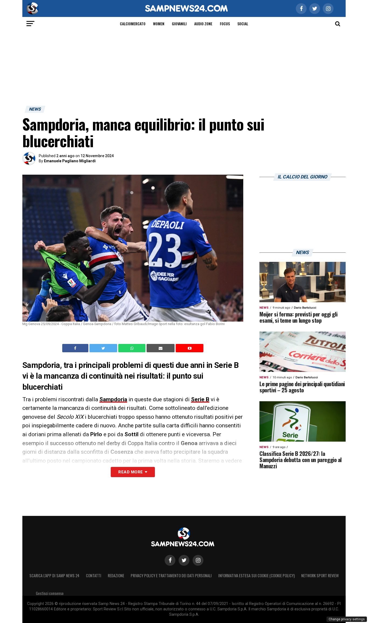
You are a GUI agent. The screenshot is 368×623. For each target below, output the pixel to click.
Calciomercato (132, 23)
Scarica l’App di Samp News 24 (54, 575)
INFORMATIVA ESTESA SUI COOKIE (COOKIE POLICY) (256, 575)
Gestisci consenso (50, 593)
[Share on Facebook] (76, 348)
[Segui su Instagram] (198, 560)
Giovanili (179, 23)
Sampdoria (113, 399)
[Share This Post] (132, 348)
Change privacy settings (347, 619)
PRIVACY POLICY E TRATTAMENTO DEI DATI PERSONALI (171, 575)
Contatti (93, 575)
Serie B (200, 399)
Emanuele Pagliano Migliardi (70, 161)
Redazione (116, 575)
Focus (225, 23)
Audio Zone (203, 23)
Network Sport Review (320, 575)
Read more (130, 472)
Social (242, 23)
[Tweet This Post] (103, 348)
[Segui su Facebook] (170, 560)
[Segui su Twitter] (184, 560)
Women (158, 23)
